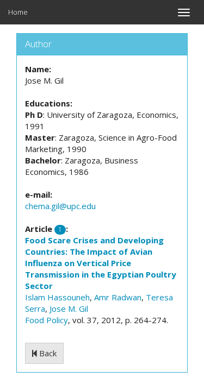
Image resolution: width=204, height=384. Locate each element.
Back (47, 353)
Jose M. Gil (69, 308)
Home (18, 12)
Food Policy (46, 319)
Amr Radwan (117, 297)
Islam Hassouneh (57, 297)
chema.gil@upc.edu (60, 205)
